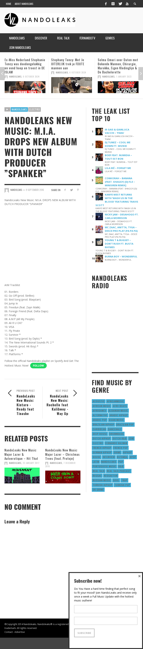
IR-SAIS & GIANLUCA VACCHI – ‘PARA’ (117, 131)
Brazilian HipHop (103, 424)
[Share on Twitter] (71, 190)
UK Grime (98, 489)
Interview (109, 457)
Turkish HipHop (102, 485)
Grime (117, 452)
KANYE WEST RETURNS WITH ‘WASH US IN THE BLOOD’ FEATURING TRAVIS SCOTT (117, 200)
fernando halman (116, 443)
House (97, 457)
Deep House (100, 434)
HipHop (127, 452)
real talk (99, 471)
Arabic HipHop (119, 415)
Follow (38, 365)
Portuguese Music (104, 466)
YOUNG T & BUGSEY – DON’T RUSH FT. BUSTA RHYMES (119, 243)
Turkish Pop (122, 485)
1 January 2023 (77, 76)
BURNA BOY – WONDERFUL (121, 256)
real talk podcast (119, 471)
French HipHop (102, 448)
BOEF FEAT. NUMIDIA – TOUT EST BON (118, 157)
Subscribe (84, 633)
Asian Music (116, 420)
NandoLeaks (15, 72)
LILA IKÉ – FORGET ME (118, 168)
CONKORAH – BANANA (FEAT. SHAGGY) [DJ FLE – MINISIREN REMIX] (120, 182)
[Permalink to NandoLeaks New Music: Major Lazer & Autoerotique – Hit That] (22, 476)
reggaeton (110, 475)
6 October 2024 (31, 72)
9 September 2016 (35, 190)
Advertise (20, 631)
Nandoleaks (19, 109)
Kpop (133, 457)
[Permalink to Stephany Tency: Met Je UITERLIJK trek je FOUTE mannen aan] (25, 85)
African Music (102, 406)
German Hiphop (102, 452)
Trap (124, 480)
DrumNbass (116, 434)
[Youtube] (127, 3)
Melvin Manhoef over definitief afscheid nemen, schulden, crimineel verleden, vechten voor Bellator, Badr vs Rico (116, 67)
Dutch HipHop (101, 438)
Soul (116, 480)
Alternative (100, 415)
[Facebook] (105, 3)
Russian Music (102, 480)
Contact (8, 631)
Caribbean (99, 429)
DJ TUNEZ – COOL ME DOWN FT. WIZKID (117, 144)
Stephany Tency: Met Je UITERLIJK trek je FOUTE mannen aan (21, 63)
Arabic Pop (100, 420)
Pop (120, 462)
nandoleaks (108, 462)
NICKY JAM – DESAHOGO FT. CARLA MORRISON (122, 216)
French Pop (120, 448)
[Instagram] (113, 3)
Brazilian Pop (125, 424)
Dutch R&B (120, 438)
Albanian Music (118, 410)
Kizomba (122, 457)
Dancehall (114, 429)
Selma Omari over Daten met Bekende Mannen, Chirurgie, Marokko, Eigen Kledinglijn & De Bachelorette (71, 65)
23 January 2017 (31, 462)
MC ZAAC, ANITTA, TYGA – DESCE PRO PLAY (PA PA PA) (121, 229)
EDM (131, 438)
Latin (96, 462)
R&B (120, 466)
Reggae (97, 475)
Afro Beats (120, 406)
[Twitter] (120, 3)
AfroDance (99, 410)
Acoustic (99, 401)
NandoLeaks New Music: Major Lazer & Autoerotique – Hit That (21, 454)
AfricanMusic (115, 401)
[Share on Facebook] (64, 190)
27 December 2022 (125, 80)
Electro (34, 109)
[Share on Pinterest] (77, 190)
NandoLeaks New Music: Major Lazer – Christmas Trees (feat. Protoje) (62, 454)
